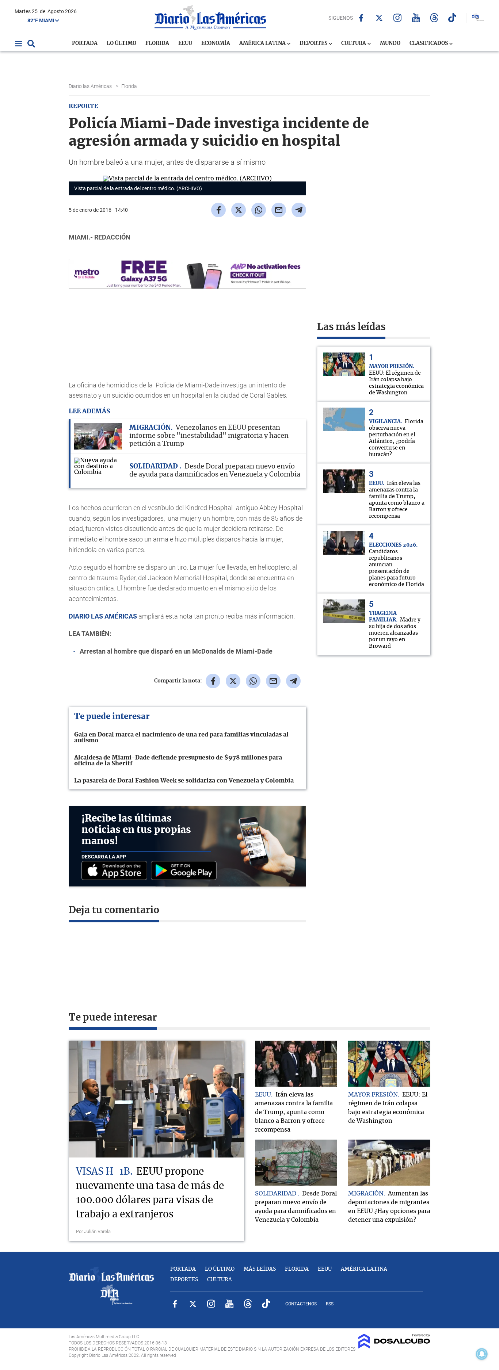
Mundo (390, 43)
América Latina (263, 43)
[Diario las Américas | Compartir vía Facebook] (218, 210)
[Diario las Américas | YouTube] (415, 17)
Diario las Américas (91, 86)
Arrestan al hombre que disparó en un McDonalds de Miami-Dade (176, 651)
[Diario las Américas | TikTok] (452, 17)
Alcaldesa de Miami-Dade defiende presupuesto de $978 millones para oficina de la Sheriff (178, 760)
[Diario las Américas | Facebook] (361, 18)
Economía (215, 43)
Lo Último (121, 43)
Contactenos (301, 1303)
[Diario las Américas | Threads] (434, 17)
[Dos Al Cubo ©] (394, 1347)
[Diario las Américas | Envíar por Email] (278, 210)
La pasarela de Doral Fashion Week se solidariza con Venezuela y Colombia (184, 781)
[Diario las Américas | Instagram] (397, 17)
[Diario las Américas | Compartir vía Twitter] (238, 210)
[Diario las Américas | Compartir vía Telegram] (299, 210)
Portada (85, 43)
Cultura (354, 43)
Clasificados (429, 43)
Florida (157, 43)
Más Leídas (260, 1269)
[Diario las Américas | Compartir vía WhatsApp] (258, 210)
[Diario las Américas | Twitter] (379, 18)
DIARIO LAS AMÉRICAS (103, 616)
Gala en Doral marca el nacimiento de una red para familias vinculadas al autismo (181, 737)
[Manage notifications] (482, 1354)
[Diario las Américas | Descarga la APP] (116, 871)
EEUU (185, 43)
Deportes (314, 43)
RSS (330, 1303)
